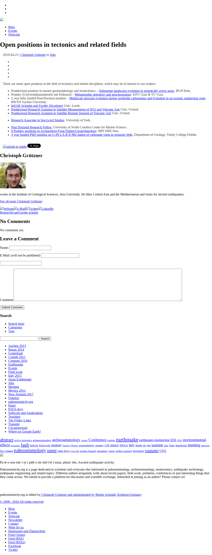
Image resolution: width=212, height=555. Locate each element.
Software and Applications (25, 413)
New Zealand (6, 451)
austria (84, 440)
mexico (205, 445)
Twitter (13, 549)
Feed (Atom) (16, 535)
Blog (11, 27)
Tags (11, 331)
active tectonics (23, 440)
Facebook (14, 546)
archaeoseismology (42, 440)
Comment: (7, 300)
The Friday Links (19, 420)
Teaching (14, 416)
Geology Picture (70, 445)
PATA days (15, 409)
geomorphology (86, 445)
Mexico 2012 (17, 390)
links (172, 445)
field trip (34, 445)
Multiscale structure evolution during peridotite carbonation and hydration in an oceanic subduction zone (137, 98)
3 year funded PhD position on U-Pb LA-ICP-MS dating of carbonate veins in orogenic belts (71, 134)
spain (112, 451)
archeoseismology (66, 440)
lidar (166, 445)
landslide (157, 445)
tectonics (138, 451)
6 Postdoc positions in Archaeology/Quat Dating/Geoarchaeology (53, 131)
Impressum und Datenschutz (26, 531)
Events (12, 31)
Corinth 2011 (16, 357)
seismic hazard (88, 451)
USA (162, 451)
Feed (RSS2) (16, 542)
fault (25, 444)
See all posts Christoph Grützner (21, 201)
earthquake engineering (154, 440)
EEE (173, 440)
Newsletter (15, 520)
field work (44, 445)
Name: (4, 247)
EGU (179, 440)
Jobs (53, 55)
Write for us (16, 527)
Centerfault (15, 353)
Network (14, 34)
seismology (102, 451)
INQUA (124, 445)
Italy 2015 (15, 375)
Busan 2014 (16, 349)
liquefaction (181, 445)
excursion (15, 445)
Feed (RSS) (16, 538)
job (144, 445)
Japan (138, 445)
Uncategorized (17, 428)
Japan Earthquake (19, 379)
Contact (13, 523)
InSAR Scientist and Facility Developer (37, 105)
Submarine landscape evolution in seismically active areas (136, 91)
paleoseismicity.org (20, 401)
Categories (15, 327)
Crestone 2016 (17, 360)
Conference (97, 440)
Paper (12, 405)
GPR (107, 445)
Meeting (13, 387)
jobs (149, 445)
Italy (132, 445)
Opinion (13, 398)
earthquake (127, 439)
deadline (111, 440)
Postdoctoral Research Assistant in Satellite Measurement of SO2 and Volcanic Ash (65, 109)
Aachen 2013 (17, 346)
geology (56, 445)
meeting (194, 445)
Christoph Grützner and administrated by (91, 494)
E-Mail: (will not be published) (20, 255)
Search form (16, 323)
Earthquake (15, 364)
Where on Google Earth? (24, 431)
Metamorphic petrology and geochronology (103, 94)
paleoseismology (30, 450)
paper (52, 450)
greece (114, 445)
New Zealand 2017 (21, 394)
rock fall (75, 451)
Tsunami (13, 424)
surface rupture (124, 451)
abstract (6, 439)
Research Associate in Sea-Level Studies (37, 120)
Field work (15, 372)
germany (99, 445)
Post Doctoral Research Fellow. (31, 127)
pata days (64, 451)
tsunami (152, 450)
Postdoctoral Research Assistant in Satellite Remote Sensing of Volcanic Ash (61, 113)
